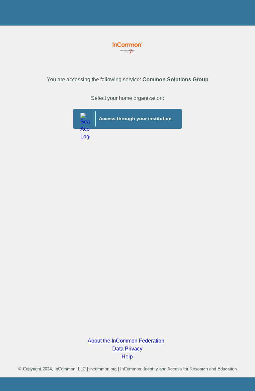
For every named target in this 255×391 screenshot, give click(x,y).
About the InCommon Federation (126, 341)
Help (127, 356)
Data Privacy (127, 349)
